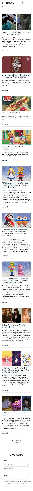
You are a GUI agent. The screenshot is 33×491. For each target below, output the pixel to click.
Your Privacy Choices (21, 483)
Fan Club (7, 460)
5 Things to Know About (12, 148)
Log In (29, 3)
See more (4, 50)
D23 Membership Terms (9, 480)
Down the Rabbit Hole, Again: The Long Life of (16, 33)
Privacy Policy (25, 480)
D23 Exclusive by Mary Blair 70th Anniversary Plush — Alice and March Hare (15, 185)
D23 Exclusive (8, 464)
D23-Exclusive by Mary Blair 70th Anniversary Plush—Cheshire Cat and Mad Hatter (15, 280)
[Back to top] (29, 485)
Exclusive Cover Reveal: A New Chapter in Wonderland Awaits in (15, 76)
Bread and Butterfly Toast (11, 113)
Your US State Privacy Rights (8, 481)
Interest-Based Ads (11, 483)
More (6, 472)
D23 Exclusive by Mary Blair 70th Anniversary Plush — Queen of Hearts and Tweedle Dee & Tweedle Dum (15, 233)
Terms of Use (18, 480)
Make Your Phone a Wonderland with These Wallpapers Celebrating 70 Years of (15, 370)
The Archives (8, 468)
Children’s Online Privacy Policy (23, 481)
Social (6, 476)
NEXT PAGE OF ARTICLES (17, 441)
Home (2, 7)
